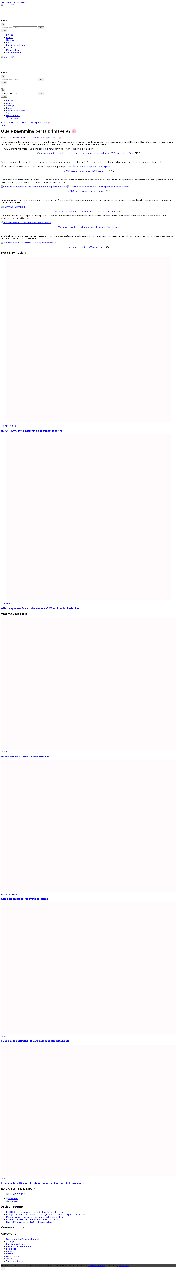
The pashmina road (15, 1261)
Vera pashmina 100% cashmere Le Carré (114, 153)
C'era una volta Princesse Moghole (23, 1239)
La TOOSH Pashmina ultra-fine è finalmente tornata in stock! (36, 1212)
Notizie (9, 37)
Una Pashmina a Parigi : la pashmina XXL (25, 756)
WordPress (124, 1265)
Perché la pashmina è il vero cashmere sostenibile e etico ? (35, 1217)
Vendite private (13, 52)
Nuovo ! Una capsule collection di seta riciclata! (29, 1222)
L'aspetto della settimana (18, 1246)
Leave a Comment (31, 137)
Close (4, 30)
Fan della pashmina (16, 45)
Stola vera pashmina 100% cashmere (85, 247)
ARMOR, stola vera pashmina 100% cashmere (85, 171)
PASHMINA (12, 12)
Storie (9, 47)
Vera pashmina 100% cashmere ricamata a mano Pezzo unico (88, 227)
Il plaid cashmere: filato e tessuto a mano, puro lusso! (32, 1219)
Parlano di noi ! (13, 50)
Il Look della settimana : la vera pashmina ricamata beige (35, 1041)
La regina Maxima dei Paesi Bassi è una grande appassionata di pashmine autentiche (47, 1214)
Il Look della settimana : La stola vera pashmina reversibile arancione (42, 1183)
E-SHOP (10, 35)
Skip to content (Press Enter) (15, 2)
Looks (9, 42)
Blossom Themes (96, 1265)
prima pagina (12, 1256)
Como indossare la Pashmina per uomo (24, 898)
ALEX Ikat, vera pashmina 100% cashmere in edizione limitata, (85, 211)
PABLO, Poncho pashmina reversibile (85, 191)
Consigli (10, 40)
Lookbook (6, 894)
